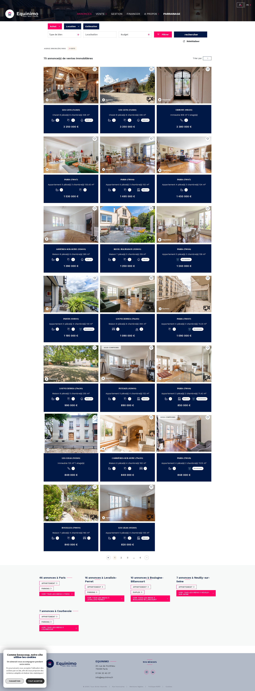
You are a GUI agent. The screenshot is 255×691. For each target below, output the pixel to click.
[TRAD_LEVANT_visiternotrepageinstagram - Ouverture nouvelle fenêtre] (146, 672)
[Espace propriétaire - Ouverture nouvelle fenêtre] (240, 5)
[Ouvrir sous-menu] (106, 14)
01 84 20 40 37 (102, 673)
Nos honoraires (118, 687)
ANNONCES (84, 13)
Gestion (116, 13)
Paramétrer (14, 681)
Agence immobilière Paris (55, 48)
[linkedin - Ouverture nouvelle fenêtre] (153, 672)
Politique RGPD (154, 687)
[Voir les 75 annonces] (190, 34)
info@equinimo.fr (104, 677)
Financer (133, 13)
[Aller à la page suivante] (147, 558)
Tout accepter (35, 681)
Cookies (169, 687)
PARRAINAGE (171, 13)
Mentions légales (136, 687)
